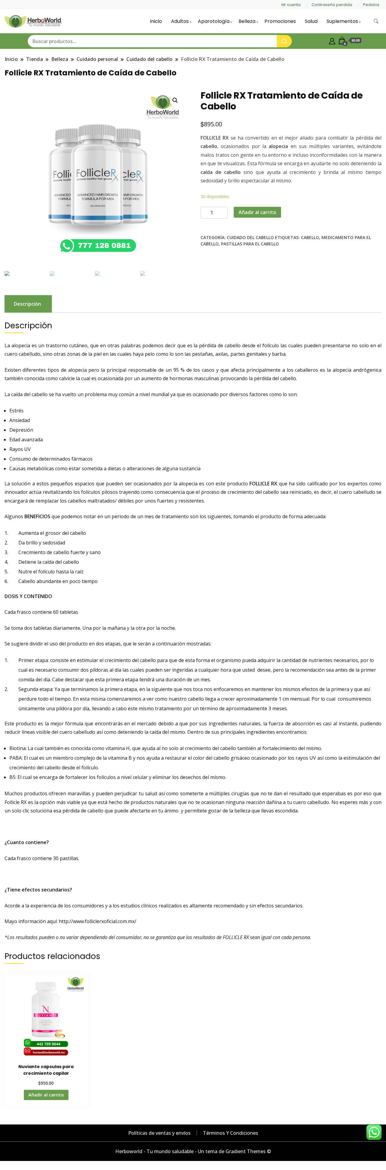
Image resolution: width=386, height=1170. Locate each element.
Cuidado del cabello (250, 237)
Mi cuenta (291, 5)
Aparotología (213, 21)
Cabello (310, 237)
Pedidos (371, 5)
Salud (311, 21)
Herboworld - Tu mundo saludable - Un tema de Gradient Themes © (193, 1151)
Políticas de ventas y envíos (159, 1133)
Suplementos (342, 21)
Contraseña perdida (332, 5)
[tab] (27, 304)
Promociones (280, 21)
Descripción (27, 304)
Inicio (156, 21)
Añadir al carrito (257, 212)
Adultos (180, 21)
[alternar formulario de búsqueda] (376, 21)
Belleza (247, 21)
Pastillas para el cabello (250, 244)
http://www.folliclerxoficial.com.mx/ (97, 921)
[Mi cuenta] (332, 40)
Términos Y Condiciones (230, 1133)
